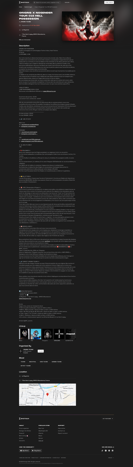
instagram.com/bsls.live (28, 126)
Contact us (61, 431)
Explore (67, 2)
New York (41, 428)
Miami (40, 436)
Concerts (22, 440)
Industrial (32, 361)
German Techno (57, 361)
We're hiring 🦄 (23, 436)
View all (41, 440)
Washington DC (43, 431)
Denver (41, 438)
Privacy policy (34, 457)
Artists (21, 438)
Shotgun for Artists (25, 431)
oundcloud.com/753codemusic (31, 139)
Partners (63, 457)
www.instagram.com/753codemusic (32, 141)
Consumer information (45, 457)
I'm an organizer (24, 428)
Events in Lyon (28, 7)
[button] (41, 351)
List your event (107, 418)
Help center (61, 428)
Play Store (37, 450)
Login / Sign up (109, 2)
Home (20, 7)
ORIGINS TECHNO (26, 22)
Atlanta (41, 433)
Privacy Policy (47, 463)
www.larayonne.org (25, 298)
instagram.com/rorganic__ (29, 134)
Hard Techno (44, 361)
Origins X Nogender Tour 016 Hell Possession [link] (46, 7)
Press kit (21, 433)
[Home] (24, 2)
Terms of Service (56, 463)
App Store (25, 450)
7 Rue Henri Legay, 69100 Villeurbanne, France (36, 380)
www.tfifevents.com (49, 91)
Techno (23, 361)
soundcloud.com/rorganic (29, 132)
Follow (41, 351)
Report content (63, 433)
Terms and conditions (24, 457)
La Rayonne (25, 376)
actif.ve (47, 241)
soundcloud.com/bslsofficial (30, 124)
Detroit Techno (26, 365)
